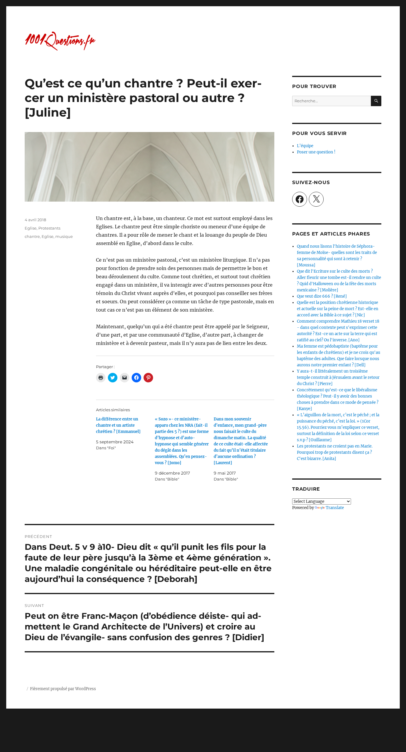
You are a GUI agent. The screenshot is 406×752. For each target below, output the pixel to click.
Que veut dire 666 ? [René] (322, 296)
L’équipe (305, 145)
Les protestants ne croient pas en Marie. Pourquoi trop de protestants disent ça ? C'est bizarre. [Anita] (334, 452)
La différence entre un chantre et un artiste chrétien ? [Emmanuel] (118, 425)
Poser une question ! (316, 152)
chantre (32, 236)
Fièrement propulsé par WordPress (63, 688)
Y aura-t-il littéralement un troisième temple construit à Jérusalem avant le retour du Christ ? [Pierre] (338, 377)
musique (64, 236)
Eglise (31, 228)
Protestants (49, 228)
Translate (335, 507)
